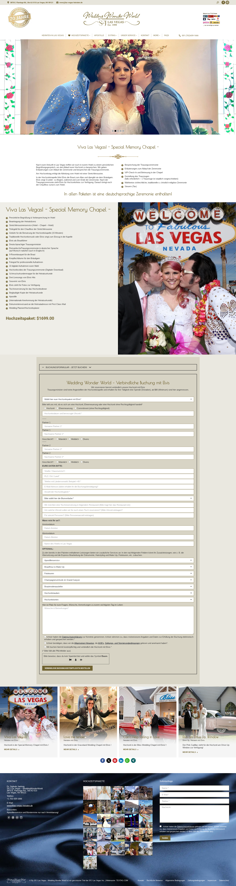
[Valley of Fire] (90, 821)
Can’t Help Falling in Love (141, 737)
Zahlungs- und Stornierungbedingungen (122, 643)
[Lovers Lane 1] (104, 835)
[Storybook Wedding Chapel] (90, 863)
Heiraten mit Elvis (11, 740)
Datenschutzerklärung (72, 637)
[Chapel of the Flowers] (104, 849)
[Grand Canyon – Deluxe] (146, 793)
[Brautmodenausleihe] (90, 793)
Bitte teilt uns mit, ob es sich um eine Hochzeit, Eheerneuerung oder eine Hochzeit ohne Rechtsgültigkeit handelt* (92, 404)
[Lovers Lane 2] (90, 835)
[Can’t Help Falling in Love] (132, 835)
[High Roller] (132, 821)
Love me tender (74, 737)
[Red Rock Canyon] (132, 807)
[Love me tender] (146, 835)
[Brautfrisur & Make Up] (104, 793)
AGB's (101, 643)
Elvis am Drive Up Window (201, 737)
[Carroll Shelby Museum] (104, 821)
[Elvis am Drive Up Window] (118, 835)
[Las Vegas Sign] (146, 821)
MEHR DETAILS (10, 749)
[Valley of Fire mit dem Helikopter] (146, 807)
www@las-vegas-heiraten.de (70, 3)
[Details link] (32, 707)
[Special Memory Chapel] (146, 849)
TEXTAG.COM (122, 880)
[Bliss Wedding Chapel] (118, 849)
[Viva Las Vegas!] (90, 849)
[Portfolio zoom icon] (25, 707)
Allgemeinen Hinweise (84, 643)
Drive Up (186, 740)
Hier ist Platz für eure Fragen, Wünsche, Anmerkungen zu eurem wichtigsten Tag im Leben (82, 605)
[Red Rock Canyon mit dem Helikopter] (118, 807)
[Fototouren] (118, 793)
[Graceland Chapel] (132, 849)
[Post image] (28, 715)
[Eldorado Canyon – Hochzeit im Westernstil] (104, 807)
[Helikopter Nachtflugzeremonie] (90, 807)
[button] (102, 760)
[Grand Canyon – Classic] (132, 793)
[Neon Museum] (118, 821)
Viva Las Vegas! (15, 737)
